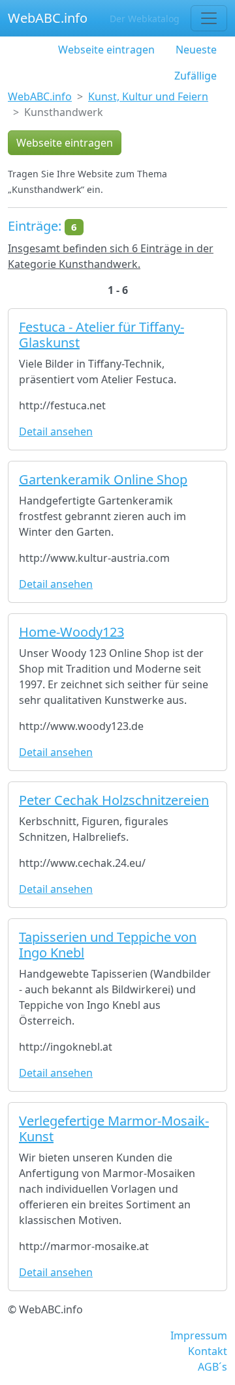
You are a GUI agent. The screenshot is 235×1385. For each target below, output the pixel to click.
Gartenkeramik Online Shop (103, 479)
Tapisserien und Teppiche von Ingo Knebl (107, 944)
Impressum (198, 1335)
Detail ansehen (56, 431)
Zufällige (195, 75)
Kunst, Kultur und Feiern (148, 96)
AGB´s (212, 1367)
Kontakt (207, 1351)
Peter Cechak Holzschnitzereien (114, 800)
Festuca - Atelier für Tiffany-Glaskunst (101, 334)
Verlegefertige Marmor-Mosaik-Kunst (114, 1128)
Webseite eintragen (106, 49)
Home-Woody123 (71, 632)
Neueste (196, 49)
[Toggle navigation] (209, 18)
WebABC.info (47, 18)
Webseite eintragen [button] (64, 143)
